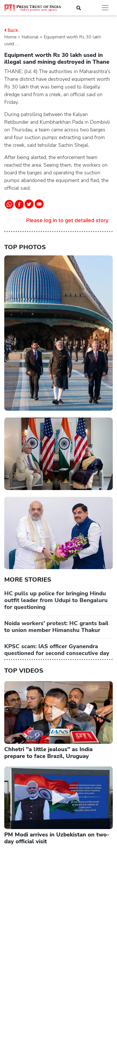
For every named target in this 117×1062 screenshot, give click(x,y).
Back (13, 30)
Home (10, 37)
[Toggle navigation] (105, 7)
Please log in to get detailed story (67, 220)
